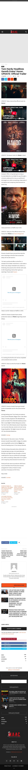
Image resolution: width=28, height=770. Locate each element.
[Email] (15, 79)
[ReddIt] (12, 79)
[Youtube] (21, 761)
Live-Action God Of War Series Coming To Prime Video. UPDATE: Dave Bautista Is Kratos (16, 592)
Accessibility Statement (18, 766)
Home (2, 64)
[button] (2, 32)
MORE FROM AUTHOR (19, 585)
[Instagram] (10, 761)
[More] (19, 542)
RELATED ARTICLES (8, 585)
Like (25, 643)
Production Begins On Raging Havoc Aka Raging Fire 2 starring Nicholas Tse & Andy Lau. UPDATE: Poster (7, 488)
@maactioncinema (14, 670)
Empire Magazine (18, 233)
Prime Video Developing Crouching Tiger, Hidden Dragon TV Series (21, 553)
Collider (8, 477)
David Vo (4, 76)
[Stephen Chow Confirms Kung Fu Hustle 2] (4, 706)
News (6, 64)
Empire (15, 272)
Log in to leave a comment (14, 628)
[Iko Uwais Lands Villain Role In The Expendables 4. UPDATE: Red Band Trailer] (4, 693)
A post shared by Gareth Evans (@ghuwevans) (15, 307)
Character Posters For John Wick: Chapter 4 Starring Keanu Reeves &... (17, 699)
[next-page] (4, 620)
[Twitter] (5, 79)
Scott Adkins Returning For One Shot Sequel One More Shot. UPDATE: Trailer (7, 498)
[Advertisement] (14, 15)
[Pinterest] (9, 79)
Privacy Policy (7, 766)
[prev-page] (2, 620)
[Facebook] (2, 79)
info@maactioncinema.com (16, 752)
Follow (24, 645)
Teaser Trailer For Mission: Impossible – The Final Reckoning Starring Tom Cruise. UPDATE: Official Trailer (7, 554)
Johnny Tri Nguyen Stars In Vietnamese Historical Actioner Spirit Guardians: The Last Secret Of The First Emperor (17, 602)
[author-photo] (14, 569)
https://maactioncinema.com (14, 573)
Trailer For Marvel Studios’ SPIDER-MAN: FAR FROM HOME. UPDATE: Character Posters (19, 488)
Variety (8, 435)
